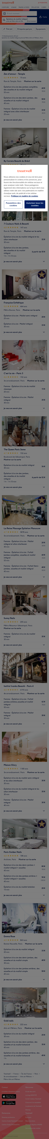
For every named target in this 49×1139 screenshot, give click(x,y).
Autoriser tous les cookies (34, 204)
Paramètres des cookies (13, 204)
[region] (24, 188)
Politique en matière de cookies (24, 196)
